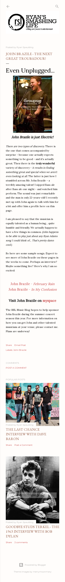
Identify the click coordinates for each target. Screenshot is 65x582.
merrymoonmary (42, 571)
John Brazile (19, 350)
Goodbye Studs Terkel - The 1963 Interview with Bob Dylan (32, 531)
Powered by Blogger (35, 564)
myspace (49, 301)
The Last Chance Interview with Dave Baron (26, 434)
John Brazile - (32, 284)
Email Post (20, 345)
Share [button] (9, 345)
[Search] (57, 5)
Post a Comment (16, 367)
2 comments (21, 542)
